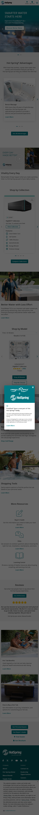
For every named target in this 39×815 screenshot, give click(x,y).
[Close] (33, 387)
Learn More (10, 426)
